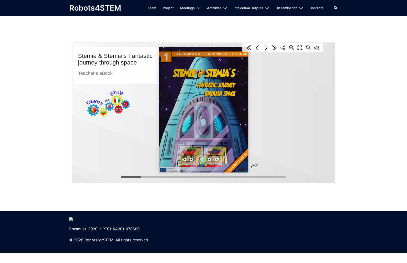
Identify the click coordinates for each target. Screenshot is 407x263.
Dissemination (286, 8)
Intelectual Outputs (248, 8)
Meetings (187, 8)
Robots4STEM (95, 7)
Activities (214, 8)
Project (168, 8)
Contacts (316, 8)
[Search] (336, 8)
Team (152, 8)
